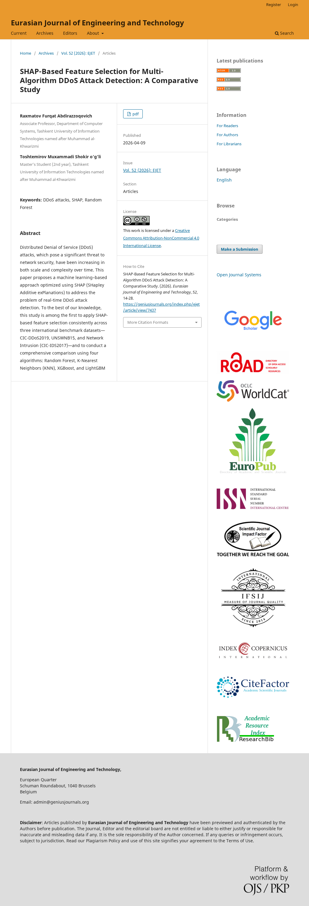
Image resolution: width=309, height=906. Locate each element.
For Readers (227, 125)
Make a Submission (239, 249)
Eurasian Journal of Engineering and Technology (97, 22)
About (93, 33)
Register (273, 4)
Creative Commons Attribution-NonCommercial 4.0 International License (161, 238)
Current (19, 33)
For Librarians (229, 143)
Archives (44, 33)
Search (286, 33)
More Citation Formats (147, 322)
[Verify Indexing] (253, 342)
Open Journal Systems (239, 275)
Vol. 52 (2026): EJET (78, 53)
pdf (135, 114)
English (224, 180)
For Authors (227, 134)
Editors (70, 33)
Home (25, 53)
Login (293, 4)
